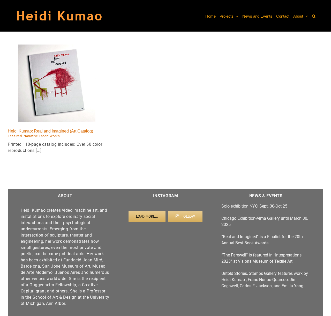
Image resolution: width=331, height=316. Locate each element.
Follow (188, 216)
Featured (15, 136)
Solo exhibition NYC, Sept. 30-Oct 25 (254, 206)
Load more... (147, 216)
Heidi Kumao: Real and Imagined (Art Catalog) (50, 131)
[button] (313, 15)
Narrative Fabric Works (42, 136)
